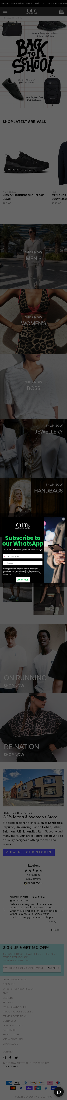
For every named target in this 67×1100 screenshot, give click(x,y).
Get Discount (23, 579)
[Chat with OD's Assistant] (59, 1092)
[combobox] (6, 556)
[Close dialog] (63, 519)
